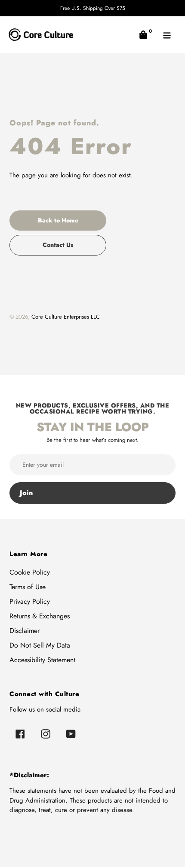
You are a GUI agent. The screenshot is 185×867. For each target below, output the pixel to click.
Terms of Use (27, 587)
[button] (143, 34)
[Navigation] (166, 34)
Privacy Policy (29, 601)
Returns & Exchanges (39, 616)
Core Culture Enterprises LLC (65, 317)
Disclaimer (24, 631)
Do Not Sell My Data (39, 645)
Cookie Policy (29, 572)
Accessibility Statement (42, 660)
